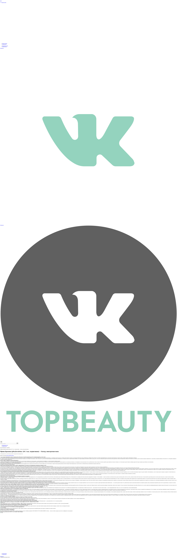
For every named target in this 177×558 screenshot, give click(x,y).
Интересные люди (5, 45)
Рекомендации (4, 46)
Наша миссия (4, 44)
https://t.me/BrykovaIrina (10, 455)
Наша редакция (4, 43)
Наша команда (4, 553)
